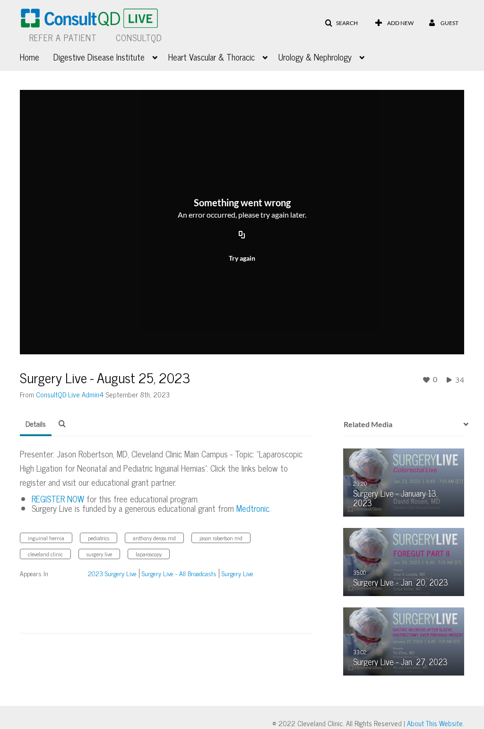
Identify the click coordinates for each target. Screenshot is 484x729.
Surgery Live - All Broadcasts (179, 573)
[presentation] (463, 424)
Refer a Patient (63, 37)
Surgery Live (237, 573)
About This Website (435, 723)
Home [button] (29, 57)
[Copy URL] (242, 235)
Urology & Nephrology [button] (315, 57)
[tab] (36, 424)
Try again (242, 258)
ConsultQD (139, 37)
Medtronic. (253, 508)
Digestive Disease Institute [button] (99, 57)
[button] (341, 23)
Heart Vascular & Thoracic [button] (211, 57)
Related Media (368, 424)
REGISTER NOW (58, 499)
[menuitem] (36, 55)
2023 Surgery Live (112, 573)
